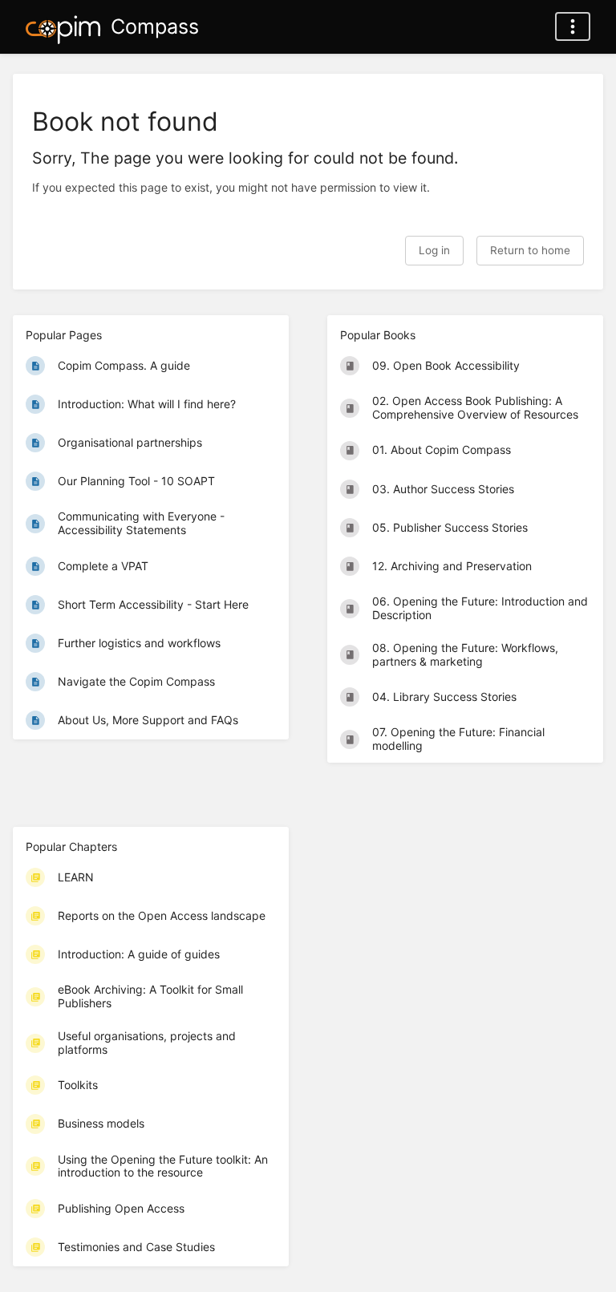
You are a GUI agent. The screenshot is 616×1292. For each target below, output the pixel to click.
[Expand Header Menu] (572, 26)
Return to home (530, 250)
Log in (434, 250)
